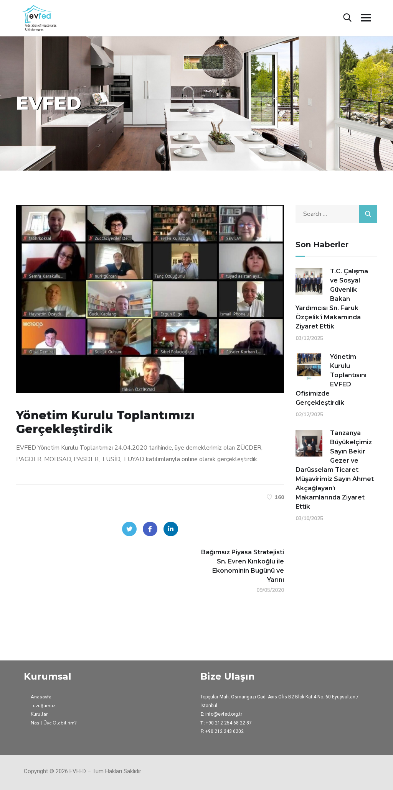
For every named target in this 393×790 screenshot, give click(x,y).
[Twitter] (129, 529)
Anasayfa (41, 697)
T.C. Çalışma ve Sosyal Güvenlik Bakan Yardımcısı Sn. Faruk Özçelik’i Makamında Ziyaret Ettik (332, 299)
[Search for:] (336, 214)
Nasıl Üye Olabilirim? (53, 723)
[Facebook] (150, 529)
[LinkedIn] (170, 529)
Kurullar (39, 714)
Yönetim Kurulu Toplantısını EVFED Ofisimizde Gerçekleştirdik (331, 379)
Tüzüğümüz (43, 706)
